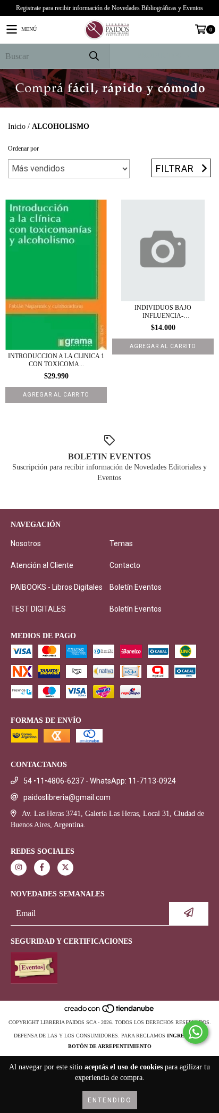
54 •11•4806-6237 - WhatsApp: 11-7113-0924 (99, 781)
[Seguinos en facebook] (42, 868)
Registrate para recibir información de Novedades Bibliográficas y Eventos (109, 8)
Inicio (17, 126)
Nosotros (26, 543)
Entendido (110, 1100)
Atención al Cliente (42, 565)
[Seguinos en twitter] (65, 868)
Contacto (125, 565)
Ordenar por (23, 148)
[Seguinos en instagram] (19, 868)
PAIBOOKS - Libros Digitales (57, 587)
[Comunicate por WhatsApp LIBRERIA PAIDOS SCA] (195, 1032)
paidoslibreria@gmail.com (67, 797)
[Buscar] (93, 56)
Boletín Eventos (136, 587)
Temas (121, 543)
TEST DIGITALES (38, 609)
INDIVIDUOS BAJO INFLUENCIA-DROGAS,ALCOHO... (163, 312)
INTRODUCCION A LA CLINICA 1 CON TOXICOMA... (56, 360)
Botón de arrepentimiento (109, 1046)
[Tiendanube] (109, 1012)
